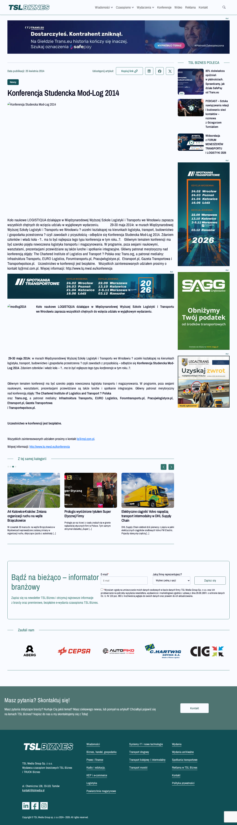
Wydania (176, 744)
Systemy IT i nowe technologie (146, 744)
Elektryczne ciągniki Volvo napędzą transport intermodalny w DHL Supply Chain (146, 516)
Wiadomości (102, 7)
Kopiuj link (127, 71)
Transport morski (138, 767)
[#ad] (118, 37)
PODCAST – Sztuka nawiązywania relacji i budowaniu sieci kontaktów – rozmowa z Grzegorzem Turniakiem (217, 114)
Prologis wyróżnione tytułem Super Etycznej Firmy (87, 513)
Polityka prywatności (183, 783)
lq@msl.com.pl (85, 438)
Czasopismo (123, 7)
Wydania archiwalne (183, 752)
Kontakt (203, 7)
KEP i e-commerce (96, 775)
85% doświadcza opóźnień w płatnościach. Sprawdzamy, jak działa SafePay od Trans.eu (215, 81)
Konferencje (164, 7)
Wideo (178, 7)
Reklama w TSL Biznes (184, 767)
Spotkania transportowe (184, 760)
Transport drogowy (139, 752)
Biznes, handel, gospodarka (101, 752)
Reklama (190, 7)
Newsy (13, 82)
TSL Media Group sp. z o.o (46, 817)
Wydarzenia (144, 7)
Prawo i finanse (94, 760)
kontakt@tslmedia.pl (33, 790)
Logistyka (91, 783)
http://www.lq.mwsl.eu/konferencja (49, 446)
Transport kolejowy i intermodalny (147, 760)
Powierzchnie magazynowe (101, 791)
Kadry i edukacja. (95, 767)
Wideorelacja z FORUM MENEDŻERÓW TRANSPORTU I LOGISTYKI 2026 (216, 144)
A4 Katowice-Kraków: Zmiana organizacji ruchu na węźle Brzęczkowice (26, 516)
